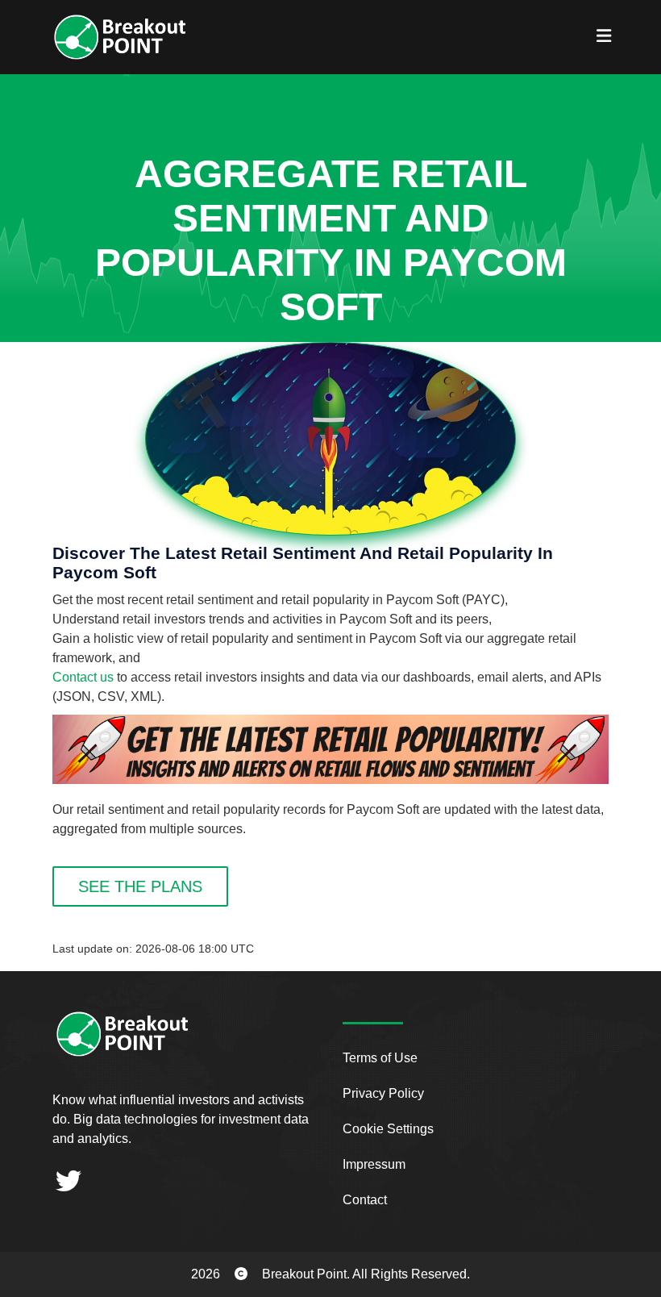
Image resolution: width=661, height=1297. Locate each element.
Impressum (374, 1164)
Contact (365, 1200)
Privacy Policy (383, 1093)
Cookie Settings (388, 1129)
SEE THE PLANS (140, 886)
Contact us (83, 677)
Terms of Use (380, 1058)
